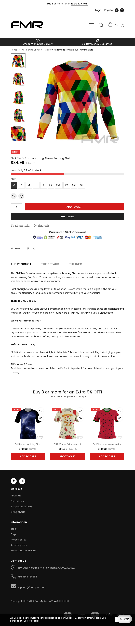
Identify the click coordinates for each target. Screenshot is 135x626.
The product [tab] (21, 264)
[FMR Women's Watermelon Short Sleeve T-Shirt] (107, 423)
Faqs (13, 534)
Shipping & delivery (21, 506)
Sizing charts (18, 512)
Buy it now (67, 216)
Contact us (17, 501)
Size (13, 179)
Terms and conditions (23, 550)
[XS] (18, 60)
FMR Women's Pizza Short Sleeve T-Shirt (67, 446)
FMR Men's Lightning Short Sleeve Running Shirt (28, 446)
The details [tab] (50, 264)
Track (14, 528)
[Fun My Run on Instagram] (122, 10)
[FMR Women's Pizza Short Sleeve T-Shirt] (67, 423)
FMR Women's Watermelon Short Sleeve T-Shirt (107, 446)
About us (16, 495)
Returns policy (19, 545)
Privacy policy (18, 539)
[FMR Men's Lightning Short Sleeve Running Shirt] (28, 423)
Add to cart (28, 456)
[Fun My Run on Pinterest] (117, 10)
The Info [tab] (75, 264)
